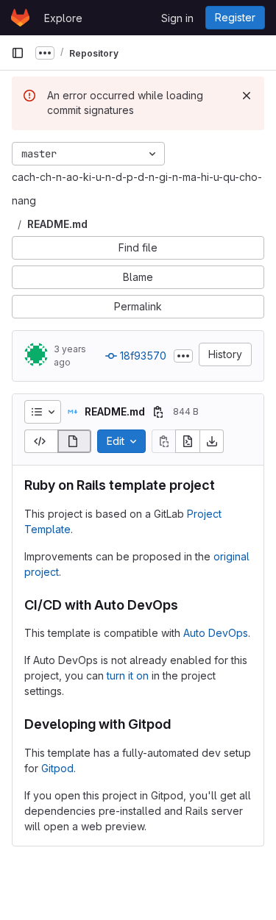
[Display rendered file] (74, 441)
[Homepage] (20, 17)
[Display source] (40, 441)
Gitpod (57, 768)
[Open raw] (187, 441)
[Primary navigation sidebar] (17, 53)
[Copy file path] (158, 412)
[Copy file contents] (163, 441)
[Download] (212, 441)
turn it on (128, 675)
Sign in (177, 18)
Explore (63, 18)
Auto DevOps (215, 633)
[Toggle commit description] (183, 356)
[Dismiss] (246, 95)
